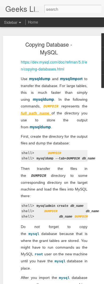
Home (33, 22)
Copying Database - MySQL (48, 48)
